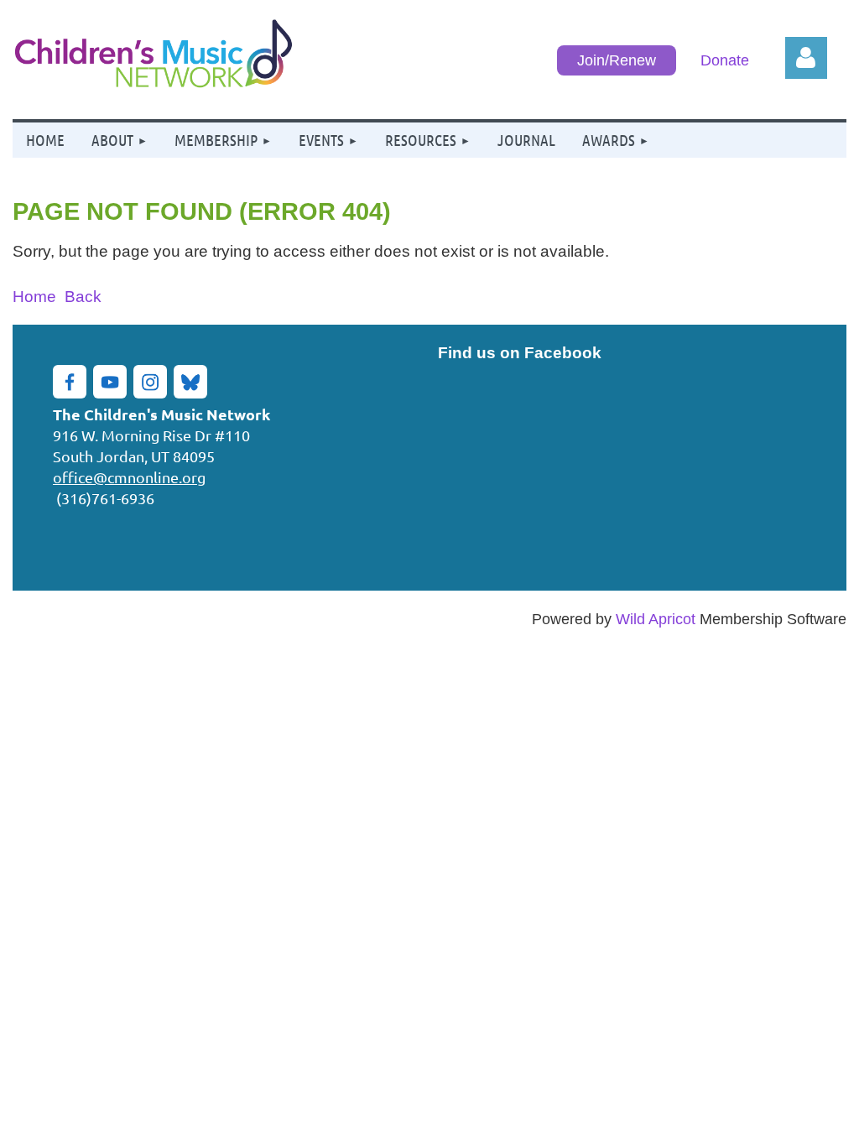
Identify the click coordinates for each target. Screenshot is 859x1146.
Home (34, 296)
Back (83, 296)
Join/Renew (616, 60)
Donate (724, 60)
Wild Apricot (655, 619)
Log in (806, 58)
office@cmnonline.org (129, 477)
